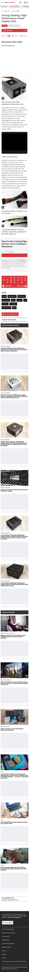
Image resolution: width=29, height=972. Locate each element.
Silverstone (21, 296)
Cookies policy (6, 940)
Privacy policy (5, 936)
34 (18, 280)
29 (25, 278)
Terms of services (21, 260)
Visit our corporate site (14, 917)
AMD (14, 308)
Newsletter (24, 35)
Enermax (5, 304)
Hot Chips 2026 (14, 6)
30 (4, 280)
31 (7, 280)
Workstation (12, 296)
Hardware (13, 304)
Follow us (16, 35)
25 (11, 278)
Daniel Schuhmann (15, 25)
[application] (14, 141)
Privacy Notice (22, 261)
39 (14, 282)
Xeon (13, 300)
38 (11, 282)
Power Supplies (15, 11)
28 (21, 278)
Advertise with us (6, 947)
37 (7, 282)
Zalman (19, 300)
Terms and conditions (8, 929)
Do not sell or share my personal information (14, 961)
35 (21, 280)
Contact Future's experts (8, 933)
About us (4, 950)
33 (14, 280)
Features (4, 25)
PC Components (6, 11)
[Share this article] (3, 35)
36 (25, 280)
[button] (27, 2)
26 (14, 278)
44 (21, 282)
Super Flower (6, 308)
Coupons (4, 954)
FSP (25, 300)
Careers (4, 958)
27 (18, 278)
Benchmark (5, 300)
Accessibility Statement (8, 943)
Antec (4, 296)
